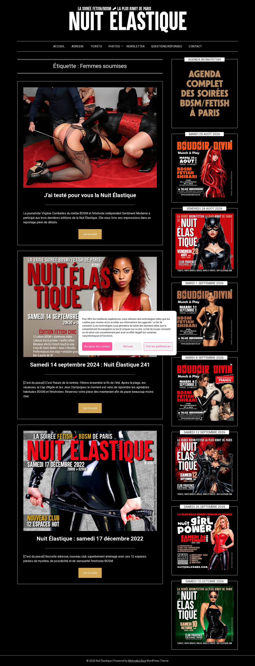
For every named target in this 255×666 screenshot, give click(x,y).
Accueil (59, 46)
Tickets (96, 46)
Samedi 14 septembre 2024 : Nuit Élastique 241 (90, 364)
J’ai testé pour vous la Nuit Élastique (90, 195)
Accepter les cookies (97, 346)
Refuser (128, 346)
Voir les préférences (158, 346)
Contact (195, 46)
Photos (114, 46)
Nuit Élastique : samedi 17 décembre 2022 (90, 538)
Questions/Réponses (166, 46)
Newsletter (135, 46)
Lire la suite (90, 234)
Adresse (77, 46)
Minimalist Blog (137, 660)
